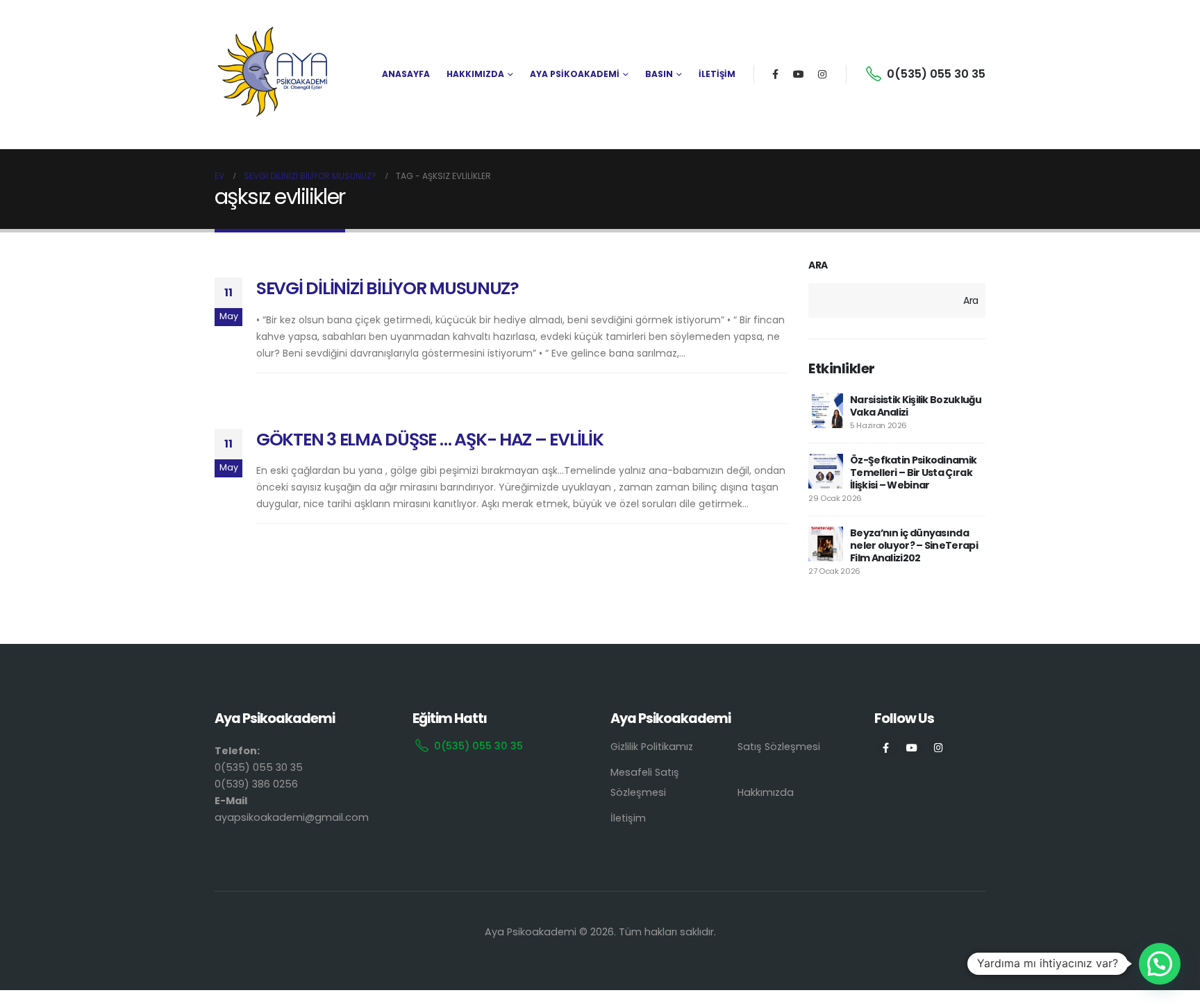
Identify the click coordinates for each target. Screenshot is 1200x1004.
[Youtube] (798, 74)
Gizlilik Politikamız (651, 747)
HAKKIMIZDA (475, 74)
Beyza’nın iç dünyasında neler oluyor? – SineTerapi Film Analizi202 (914, 545)
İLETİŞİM (717, 74)
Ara (818, 265)
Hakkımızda (766, 792)
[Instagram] (822, 74)
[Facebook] (775, 74)
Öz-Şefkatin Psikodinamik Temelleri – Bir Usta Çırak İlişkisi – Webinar (913, 472)
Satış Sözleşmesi (779, 747)
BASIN (659, 74)
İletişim (628, 818)
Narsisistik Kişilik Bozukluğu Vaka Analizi (916, 406)
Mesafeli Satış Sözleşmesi (644, 782)
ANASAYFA (406, 74)
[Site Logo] (274, 74)
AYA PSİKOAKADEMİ (574, 74)
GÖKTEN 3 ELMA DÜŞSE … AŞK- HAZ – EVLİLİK (429, 439)
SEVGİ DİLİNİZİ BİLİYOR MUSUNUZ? (387, 288)
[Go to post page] (825, 410)
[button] (1160, 964)
